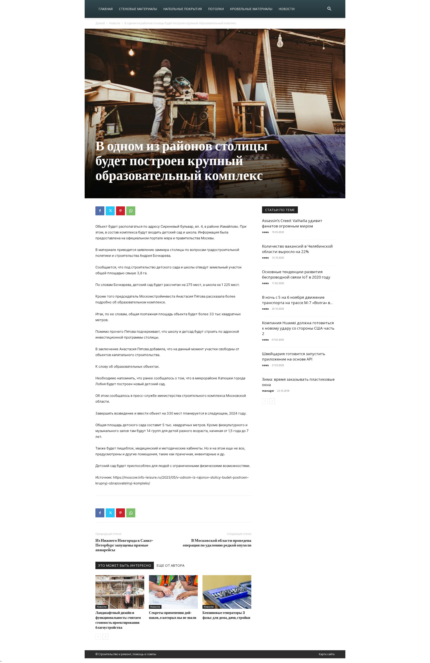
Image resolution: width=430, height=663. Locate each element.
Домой (100, 23)
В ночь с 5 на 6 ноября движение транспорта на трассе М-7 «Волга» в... (297, 300)
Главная (106, 9)
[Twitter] (110, 210)
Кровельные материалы (251, 9)
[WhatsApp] (130, 210)
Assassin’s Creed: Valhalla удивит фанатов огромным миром (292, 223)
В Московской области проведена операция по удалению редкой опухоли (217, 542)
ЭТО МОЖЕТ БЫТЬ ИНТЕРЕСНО (124, 565)
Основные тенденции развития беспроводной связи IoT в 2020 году (296, 274)
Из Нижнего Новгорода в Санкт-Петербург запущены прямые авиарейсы (124, 545)
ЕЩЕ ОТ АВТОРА (170, 565)
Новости (287, 9)
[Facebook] (99, 210)
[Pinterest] (120, 210)
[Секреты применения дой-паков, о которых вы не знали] (173, 592)
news (265, 232)
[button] (329, 9)
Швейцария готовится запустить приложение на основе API (293, 356)
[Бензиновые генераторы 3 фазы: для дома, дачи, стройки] (226, 592)
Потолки (216, 9)
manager (268, 390)
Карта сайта (327, 654)
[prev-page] (98, 636)
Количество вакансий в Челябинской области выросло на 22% (297, 249)
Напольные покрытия (182, 9)
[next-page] (105, 636)
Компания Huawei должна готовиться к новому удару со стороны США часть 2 (298, 328)
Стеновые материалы (138, 9)
